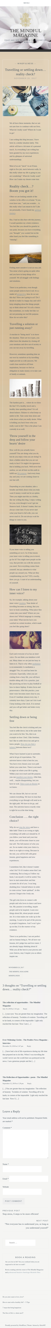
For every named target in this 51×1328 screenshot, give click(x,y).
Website (6, 1187)
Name (6, 1164)
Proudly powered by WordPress (15, 1325)
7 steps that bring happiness (12, 1308)
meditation (36, 664)
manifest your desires (24, 777)
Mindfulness (25, 63)
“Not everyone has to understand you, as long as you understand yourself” (26, 1224)
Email (6, 1179)
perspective (21, 294)
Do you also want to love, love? (13, 1297)
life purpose (21, 473)
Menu (27, 3)
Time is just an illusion (29, 784)
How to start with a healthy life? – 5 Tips (16, 1302)
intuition (22, 603)
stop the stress (24, 827)
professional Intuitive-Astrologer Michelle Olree (24, 1272)
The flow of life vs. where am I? (13, 1313)
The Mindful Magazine (25, 33)
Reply (25, 1009)
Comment (7, 1128)
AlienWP (42, 1325)
